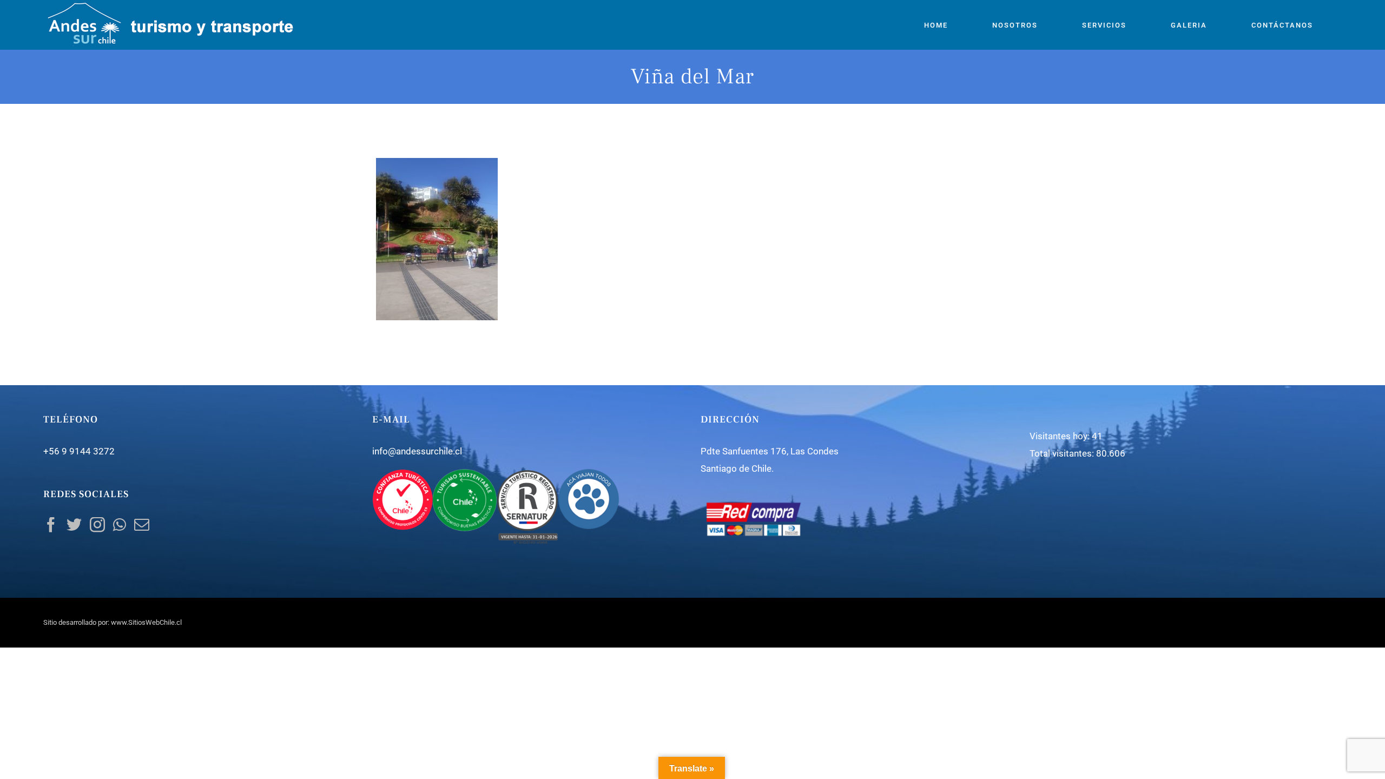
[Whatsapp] (119, 524)
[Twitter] (74, 524)
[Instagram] (97, 524)
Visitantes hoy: (1061, 436)
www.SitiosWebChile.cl (146, 622)
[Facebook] (50, 524)
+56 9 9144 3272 (79, 451)
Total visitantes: (1063, 453)
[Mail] (141, 524)
